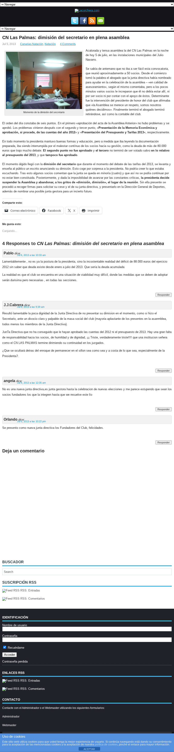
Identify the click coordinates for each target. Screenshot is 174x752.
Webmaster (9, 725)
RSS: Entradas (29, 590)
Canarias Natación (31, 44)
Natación (50, 44)
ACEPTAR (89, 749)
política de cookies (106, 744)
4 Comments (68, 44)
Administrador (10, 716)
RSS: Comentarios (32, 598)
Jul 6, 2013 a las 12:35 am (31, 382)
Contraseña (9, 636)
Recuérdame (15, 647)
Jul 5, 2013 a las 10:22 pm (31, 421)
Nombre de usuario (14, 625)
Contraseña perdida (15, 661)
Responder (163, 294)
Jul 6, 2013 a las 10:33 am (31, 255)
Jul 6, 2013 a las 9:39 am (30, 306)
